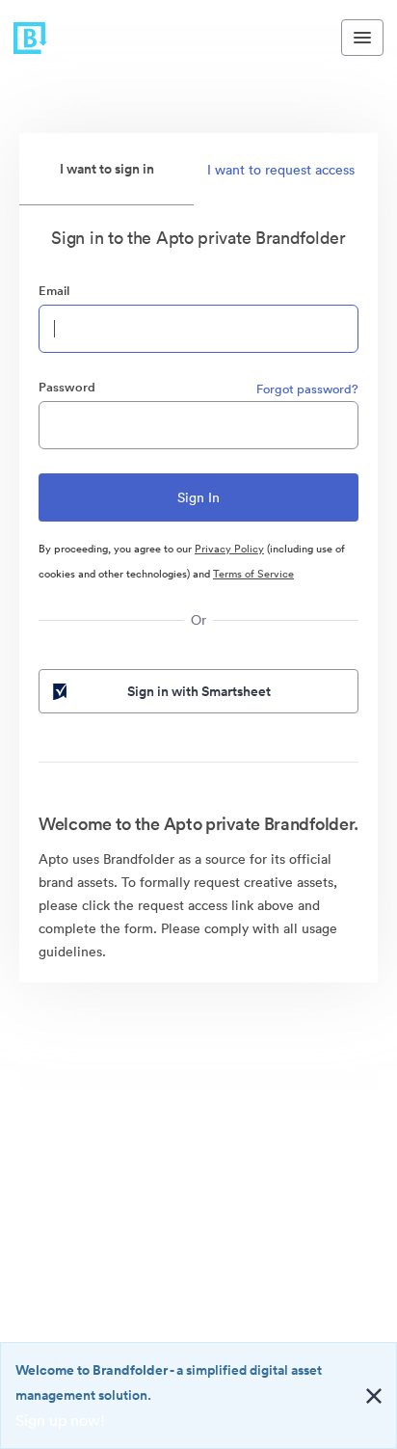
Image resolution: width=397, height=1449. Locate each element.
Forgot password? (307, 389)
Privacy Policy (229, 548)
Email (54, 290)
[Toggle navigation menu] (362, 37)
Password (67, 387)
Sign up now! (60, 1420)
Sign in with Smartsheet (199, 691)
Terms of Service (253, 573)
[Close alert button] (374, 1396)
